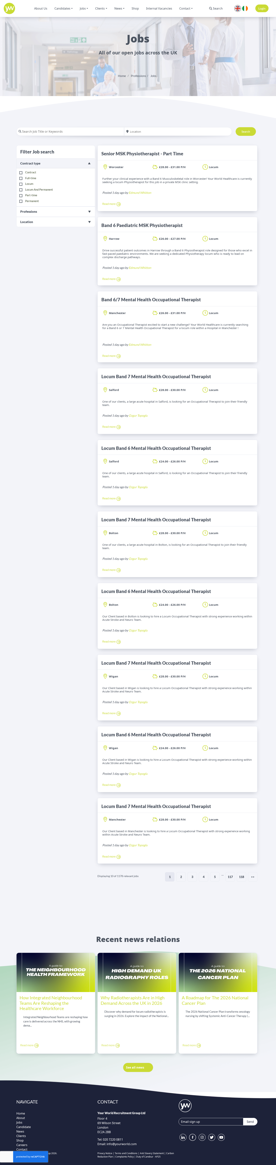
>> (252, 877)
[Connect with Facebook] (192, 1137)
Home (122, 75)
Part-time (31, 195)
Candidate (23, 1127)
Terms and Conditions (126, 1153)
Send (250, 1122)
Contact (184, 8)
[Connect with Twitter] (211, 1137)
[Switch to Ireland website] (245, 8)
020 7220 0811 (112, 1139)
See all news (135, 1067)
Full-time (30, 178)
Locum (29, 183)
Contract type (30, 163)
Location (26, 222)
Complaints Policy (124, 1156)
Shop (135, 8)
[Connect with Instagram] (202, 1137)
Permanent (32, 201)
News (118, 8)
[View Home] (9, 8)
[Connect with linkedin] (183, 1137)
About (20, 1118)
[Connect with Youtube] (221, 1137)
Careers (21, 1145)
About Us (40, 8)
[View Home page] (185, 1105)
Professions (138, 75)
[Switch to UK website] (238, 8)
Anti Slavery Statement (152, 1153)
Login (261, 8)
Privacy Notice (104, 1153)
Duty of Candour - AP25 (148, 1156)
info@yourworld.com (122, 1144)
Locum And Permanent (39, 189)
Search (218, 8)
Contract (30, 172)
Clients (100, 8)
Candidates (62, 8)
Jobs (83, 8)
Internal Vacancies (159, 8)
